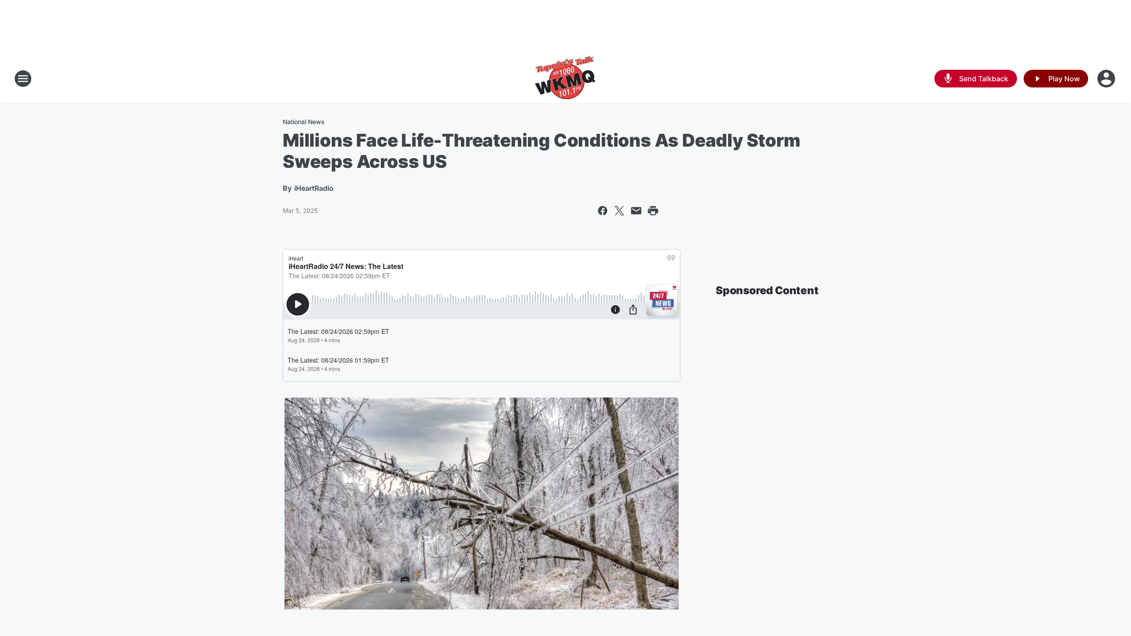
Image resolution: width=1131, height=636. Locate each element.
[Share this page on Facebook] (602, 210)
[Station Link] (565, 79)
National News (304, 121)
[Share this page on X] (619, 210)
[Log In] (1107, 78)
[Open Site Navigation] (23, 78)
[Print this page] (653, 210)
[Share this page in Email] (636, 210)
